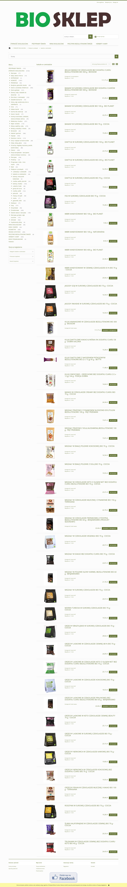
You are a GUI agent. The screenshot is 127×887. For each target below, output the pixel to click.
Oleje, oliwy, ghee (16, 143)
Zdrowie (13, 220)
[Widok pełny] (117, 64)
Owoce (13, 150)
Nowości (11, 241)
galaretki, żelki (17, 200)
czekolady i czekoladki (19, 172)
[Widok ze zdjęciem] (113, 64)
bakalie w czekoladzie (19, 174)
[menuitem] (19, 43)
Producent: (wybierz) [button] (15, 256)
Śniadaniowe (15, 210)
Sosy (12, 205)
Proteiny (13, 160)
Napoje (13, 136)
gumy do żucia (17, 188)
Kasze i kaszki (15, 114)
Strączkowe (14, 208)
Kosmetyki (12, 229)
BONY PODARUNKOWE (16, 239)
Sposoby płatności (13, 868)
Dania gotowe (15, 90)
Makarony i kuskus (16, 121)
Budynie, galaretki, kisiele (19, 85)
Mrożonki (14, 131)
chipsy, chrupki (17, 196)
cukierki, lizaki (17, 186)
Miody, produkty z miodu (18, 128)
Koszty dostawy (12, 866)
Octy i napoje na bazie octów (20, 140)
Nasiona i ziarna (16, 138)
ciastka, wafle (17, 191)
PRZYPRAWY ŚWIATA (15, 68)
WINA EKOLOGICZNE (15, 225)
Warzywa (14, 73)
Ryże (12, 167)
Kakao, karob (15, 109)
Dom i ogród (13, 227)
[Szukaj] (116, 56)
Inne (12, 107)
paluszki (15, 193)
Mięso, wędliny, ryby (17, 126)
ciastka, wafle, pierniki (19, 181)
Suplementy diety (16, 222)
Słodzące (13, 203)
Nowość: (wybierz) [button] (14, 261)
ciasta (14, 198)
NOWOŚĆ (14, 80)
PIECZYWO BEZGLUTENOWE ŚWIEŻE (20, 234)
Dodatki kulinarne (16, 100)
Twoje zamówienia (40, 866)
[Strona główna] (63, 19)
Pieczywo (14, 157)
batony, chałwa (17, 184)
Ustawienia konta (40, 868)
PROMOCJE (14, 83)
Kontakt (93, 866)
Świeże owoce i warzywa (18, 213)
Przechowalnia (39, 871)
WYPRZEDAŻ (15, 78)
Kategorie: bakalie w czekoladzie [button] (17, 251)
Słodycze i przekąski (17, 169)
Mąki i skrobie (15, 124)
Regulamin (66, 866)
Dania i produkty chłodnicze (19, 88)
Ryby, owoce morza (17, 75)
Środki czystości (15, 232)
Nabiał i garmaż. (16, 133)
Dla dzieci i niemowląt (18, 97)
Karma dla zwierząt (17, 112)
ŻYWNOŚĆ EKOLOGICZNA (16, 71)
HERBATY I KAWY (14, 237)
